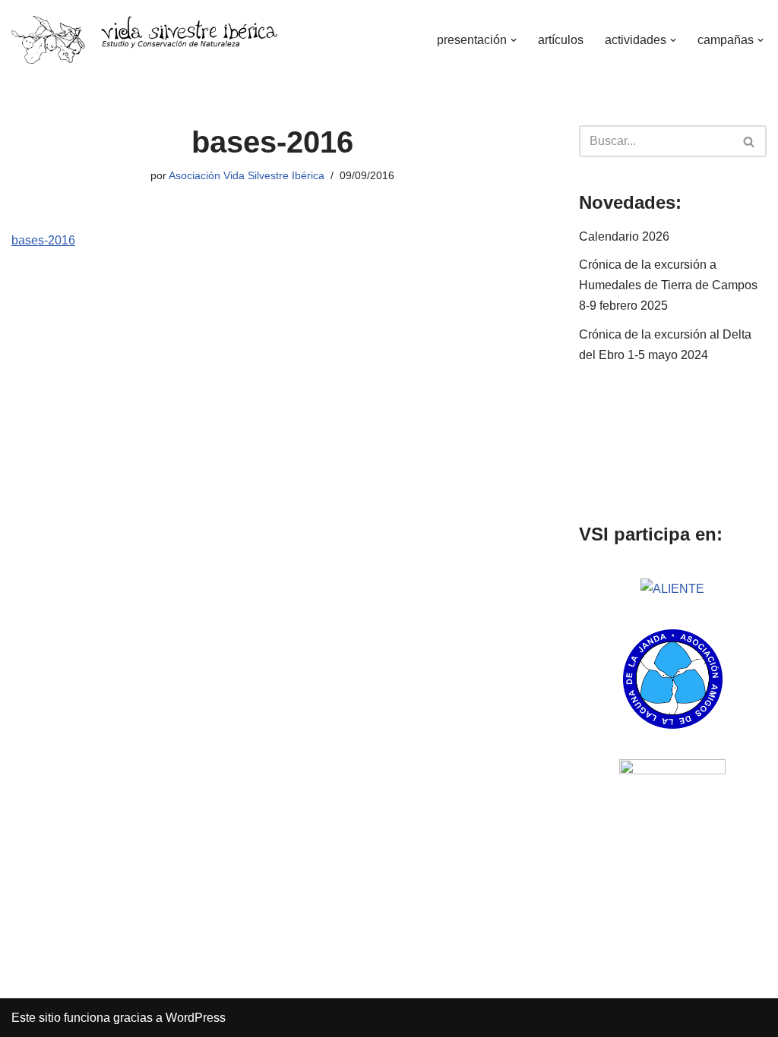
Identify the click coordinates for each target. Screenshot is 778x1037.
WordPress (196, 1017)
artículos (561, 39)
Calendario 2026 (624, 236)
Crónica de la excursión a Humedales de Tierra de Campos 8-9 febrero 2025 (668, 285)
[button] (514, 40)
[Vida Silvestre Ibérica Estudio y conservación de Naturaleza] (144, 40)
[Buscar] (749, 141)
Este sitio (36, 1017)
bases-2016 (43, 240)
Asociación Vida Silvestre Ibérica (246, 175)
